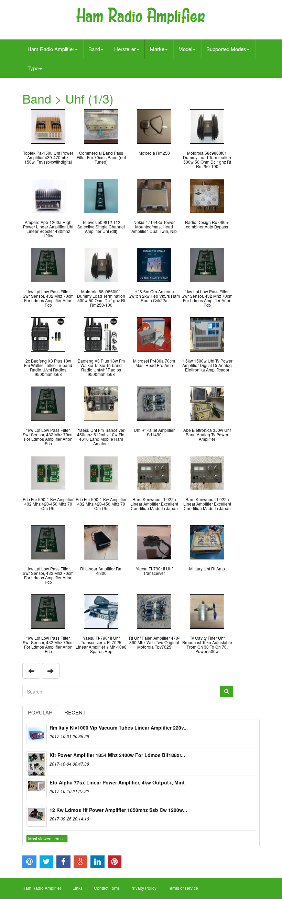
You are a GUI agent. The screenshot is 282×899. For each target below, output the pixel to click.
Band (94, 48)
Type (33, 68)
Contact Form (106, 888)
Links (78, 888)
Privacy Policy (143, 888)
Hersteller (125, 48)
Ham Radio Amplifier (51, 48)
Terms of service (183, 888)
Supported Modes (226, 48)
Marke (157, 48)
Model (185, 48)
